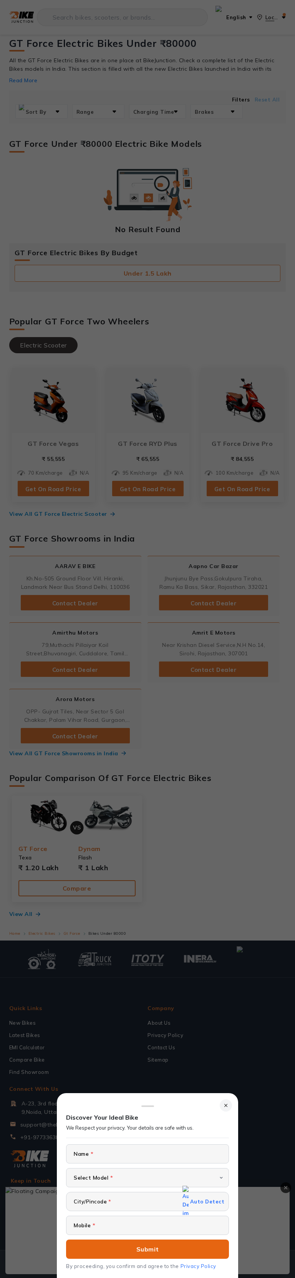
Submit (147, 1249)
